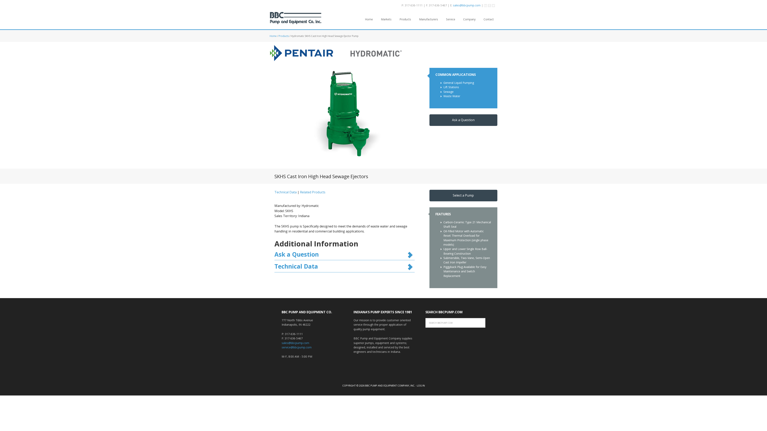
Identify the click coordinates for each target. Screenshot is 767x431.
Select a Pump (463, 195)
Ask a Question (463, 120)
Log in (421, 385)
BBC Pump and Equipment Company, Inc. (296, 20)
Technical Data (285, 192)
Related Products (312, 192)
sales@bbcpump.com (467, 5)
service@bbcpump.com (297, 347)
